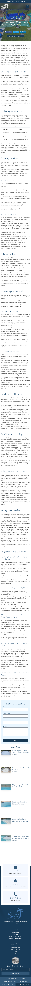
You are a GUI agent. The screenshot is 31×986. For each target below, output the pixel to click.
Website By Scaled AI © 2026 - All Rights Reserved (15, 981)
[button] (27, 6)
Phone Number (7, 713)
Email (4, 720)
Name (4, 707)
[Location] (15, 881)
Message (5, 726)
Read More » (15, 754)
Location (15, 884)
